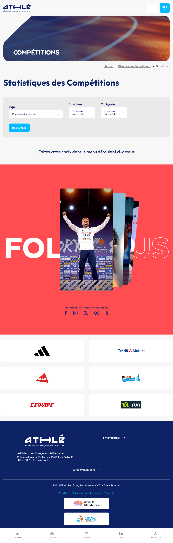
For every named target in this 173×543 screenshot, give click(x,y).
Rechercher (19, 127)
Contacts (109, 493)
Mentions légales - (94, 493)
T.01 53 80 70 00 (25, 460)
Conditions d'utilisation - (72, 493)
